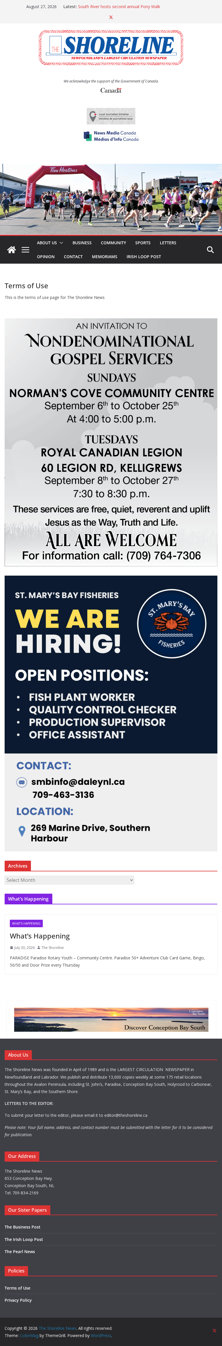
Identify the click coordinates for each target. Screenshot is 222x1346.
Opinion (46, 256)
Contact (73, 256)
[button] (60, 243)
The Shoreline (53, 947)
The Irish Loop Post (24, 1239)
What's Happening (26, 923)
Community (113, 242)
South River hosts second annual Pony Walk (119, 6)
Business (82, 242)
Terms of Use (17, 1288)
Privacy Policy (18, 1300)
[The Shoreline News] (111, 168)
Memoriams (104, 256)
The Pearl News (20, 1251)
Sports (143, 242)
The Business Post (22, 1227)
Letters (168, 242)
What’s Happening (40, 936)
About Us (47, 242)
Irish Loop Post (144, 256)
